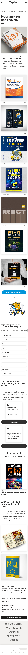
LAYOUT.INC (4, 552)
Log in (25, 2)
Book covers (13, 6)
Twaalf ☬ (4, 255)
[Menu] (2, 2)
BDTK (3, 490)
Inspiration (7, 6)
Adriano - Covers (6, 194)
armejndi (4, 286)
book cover (23, 66)
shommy (25, 54)
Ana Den (4, 133)
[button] (26, 646)
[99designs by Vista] (13, 2)
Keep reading (18, 592)
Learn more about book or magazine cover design (13, 493)
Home (2, 6)
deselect (4, 163)
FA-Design (4, 581)
